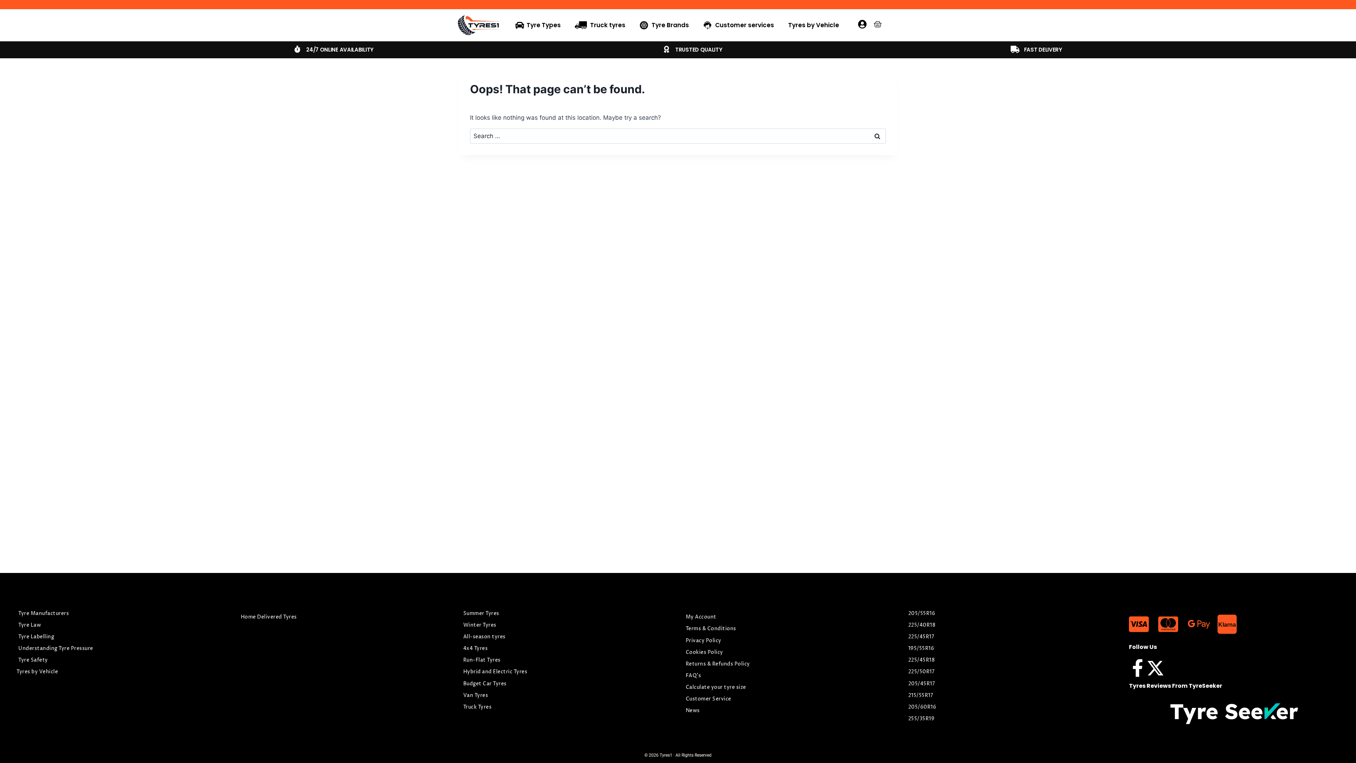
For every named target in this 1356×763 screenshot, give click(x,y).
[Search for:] (678, 136)
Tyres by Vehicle (813, 25)
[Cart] (878, 24)
